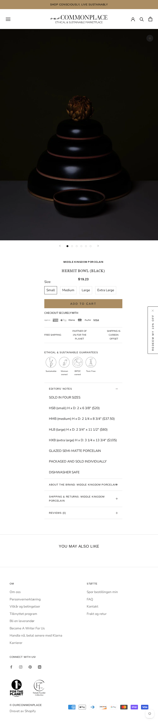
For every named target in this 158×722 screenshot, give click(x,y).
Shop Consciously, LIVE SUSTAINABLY (33, 4)
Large (86, 290)
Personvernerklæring (25, 599)
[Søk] (142, 19)
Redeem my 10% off (152, 333)
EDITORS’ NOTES (60, 388)
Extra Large (105, 290)
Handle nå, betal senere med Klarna (36, 635)
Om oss (15, 592)
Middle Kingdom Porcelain (83, 262)
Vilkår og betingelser (25, 606)
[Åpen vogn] (150, 19)
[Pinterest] (30, 667)
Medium (68, 290)
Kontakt (92, 606)
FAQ (90, 599)
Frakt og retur (97, 614)
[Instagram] (20, 667)
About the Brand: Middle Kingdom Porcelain (83, 484)
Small (50, 290)
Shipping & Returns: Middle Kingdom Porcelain (77, 498)
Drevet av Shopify (23, 711)
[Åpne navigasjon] (8, 19)
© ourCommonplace (26, 705)
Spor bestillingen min (102, 592)
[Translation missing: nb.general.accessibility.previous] (60, 246)
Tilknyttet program (23, 614)
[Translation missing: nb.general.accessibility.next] (98, 246)
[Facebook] (11, 667)
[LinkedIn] (39, 667)
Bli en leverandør (22, 621)
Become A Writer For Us (27, 628)
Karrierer (16, 643)
